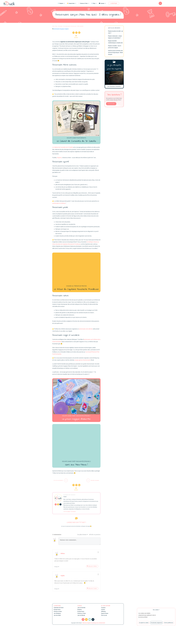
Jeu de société (57, 615)
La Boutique (57, 605)
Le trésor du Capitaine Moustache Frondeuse (76, 289)
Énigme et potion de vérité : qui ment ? (115, 32)
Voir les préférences (168, 622)
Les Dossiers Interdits (114, 86)
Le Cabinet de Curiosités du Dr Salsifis (76, 141)
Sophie (63, 575)
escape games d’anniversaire (82, 360)
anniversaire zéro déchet (85, 329)
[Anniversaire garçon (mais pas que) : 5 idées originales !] (76, 29)
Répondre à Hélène (93, 566)
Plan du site (104, 615)
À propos (103, 607)
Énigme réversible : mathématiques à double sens (115, 41)
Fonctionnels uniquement (156, 622)
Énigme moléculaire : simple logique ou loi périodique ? (115, 37)
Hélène (63, 553)
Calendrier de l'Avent (58, 607)
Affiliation (103, 611)
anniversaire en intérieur (59, 203)
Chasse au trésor (58, 611)
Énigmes (79, 609)
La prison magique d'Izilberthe (76, 419)
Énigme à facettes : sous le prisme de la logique (114, 46)
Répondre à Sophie (93, 588)
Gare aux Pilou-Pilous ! (76, 464)
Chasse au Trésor (81, 613)
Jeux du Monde (81, 615)
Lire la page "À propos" (70, 511)
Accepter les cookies (144, 622)
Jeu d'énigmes (57, 613)
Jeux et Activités (81, 607)
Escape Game (57, 609)
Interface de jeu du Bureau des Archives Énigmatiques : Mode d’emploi (115, 52)
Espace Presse (104, 613)
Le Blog (79, 605)
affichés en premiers (94, 534)
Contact (103, 609)
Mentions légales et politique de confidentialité (93, 623)
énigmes (59, 157)
